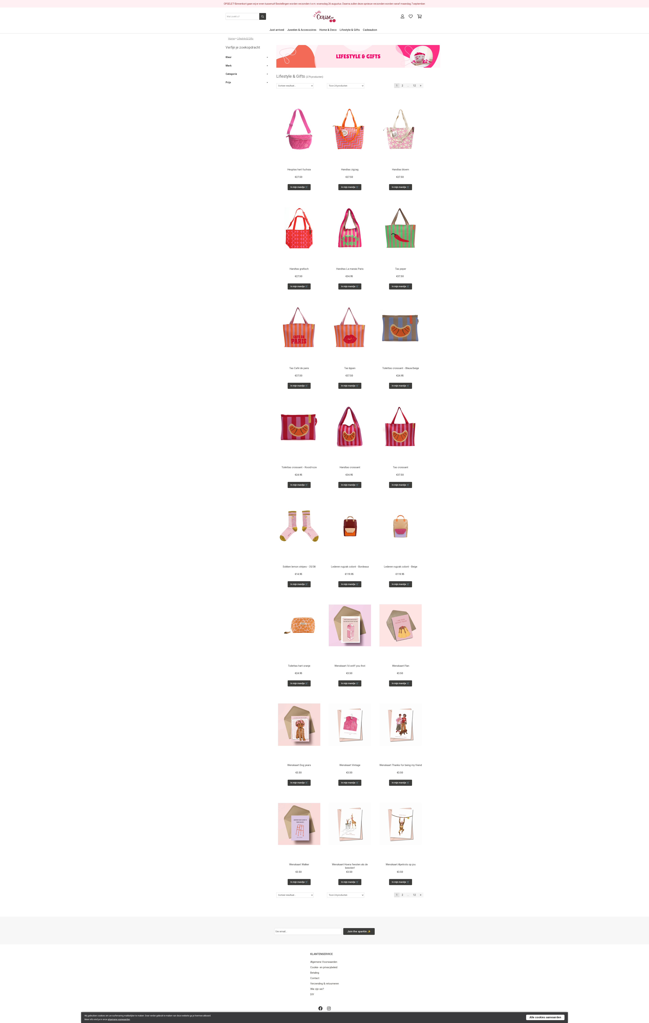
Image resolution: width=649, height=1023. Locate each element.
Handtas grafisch (299, 268)
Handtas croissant (350, 467)
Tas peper (400, 268)
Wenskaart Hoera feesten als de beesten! (350, 866)
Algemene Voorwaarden (323, 961)
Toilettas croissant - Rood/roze (299, 467)
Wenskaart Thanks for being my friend (400, 765)
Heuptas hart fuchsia (299, 169)
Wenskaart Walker (299, 864)
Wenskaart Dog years (299, 765)
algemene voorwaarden (119, 1019)
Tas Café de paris (299, 368)
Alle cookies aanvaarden (545, 1017)
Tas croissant (400, 467)
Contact (314, 978)
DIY (312, 994)
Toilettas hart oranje (299, 665)
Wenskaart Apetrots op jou (401, 864)
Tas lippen (349, 368)
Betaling (314, 972)
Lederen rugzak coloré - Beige (400, 566)
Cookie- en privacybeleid (323, 967)
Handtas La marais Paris (350, 268)
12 (414, 85)
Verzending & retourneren (324, 983)
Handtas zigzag (349, 169)
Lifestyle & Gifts (350, 29)
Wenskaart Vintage (349, 765)
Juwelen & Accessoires (301, 29)
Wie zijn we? (317, 989)
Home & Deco (328, 29)
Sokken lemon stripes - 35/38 (299, 566)
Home (231, 38)
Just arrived (276, 29)
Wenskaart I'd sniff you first (349, 665)
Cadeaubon (370, 29)
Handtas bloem (400, 169)
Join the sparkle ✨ (359, 931)
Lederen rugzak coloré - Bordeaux (350, 566)
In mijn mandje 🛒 (299, 187)
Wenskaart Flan (400, 665)
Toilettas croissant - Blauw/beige (400, 368)
